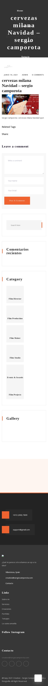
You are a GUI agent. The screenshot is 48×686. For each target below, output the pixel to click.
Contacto (26, 106)
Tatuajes (5, 618)
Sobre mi (26, 26)
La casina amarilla (26, 89)
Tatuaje (25, 57)
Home (20, 11)
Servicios (5, 604)
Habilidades (27, 72)
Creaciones (6, 609)
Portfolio (26, 41)
